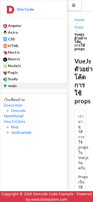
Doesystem (13, 105)
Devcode (18, 110)
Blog (14, 127)
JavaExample (21, 132)
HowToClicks (14, 121)
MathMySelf (14, 116)
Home (79, 20)
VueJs (79, 27)
